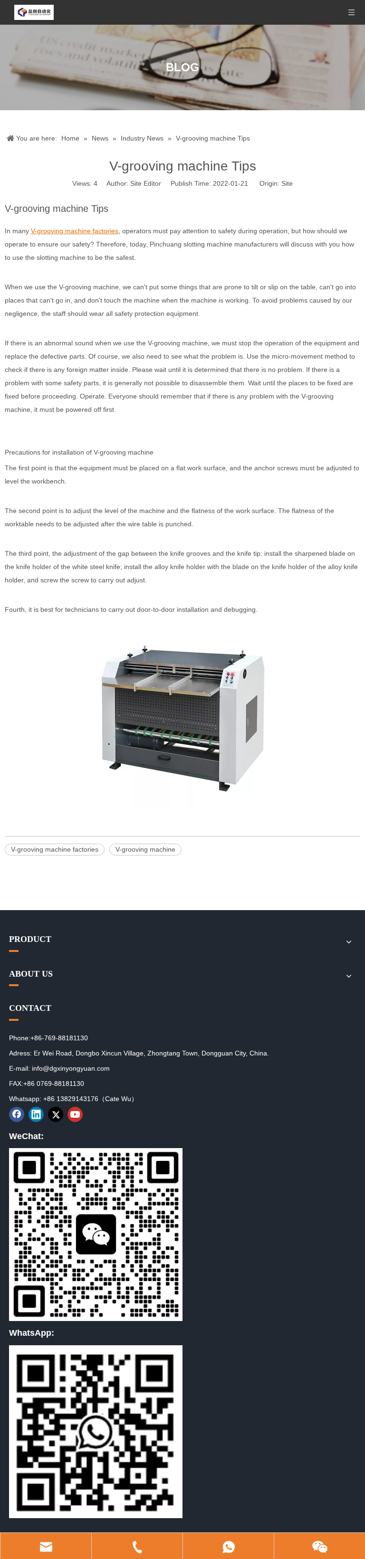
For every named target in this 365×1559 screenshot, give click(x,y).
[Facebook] (16, 1114)
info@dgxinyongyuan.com (71, 1068)
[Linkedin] (36, 1114)
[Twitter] (55, 1114)
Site (287, 183)
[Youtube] (75, 1114)
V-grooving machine (145, 849)
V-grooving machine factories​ (54, 849)
